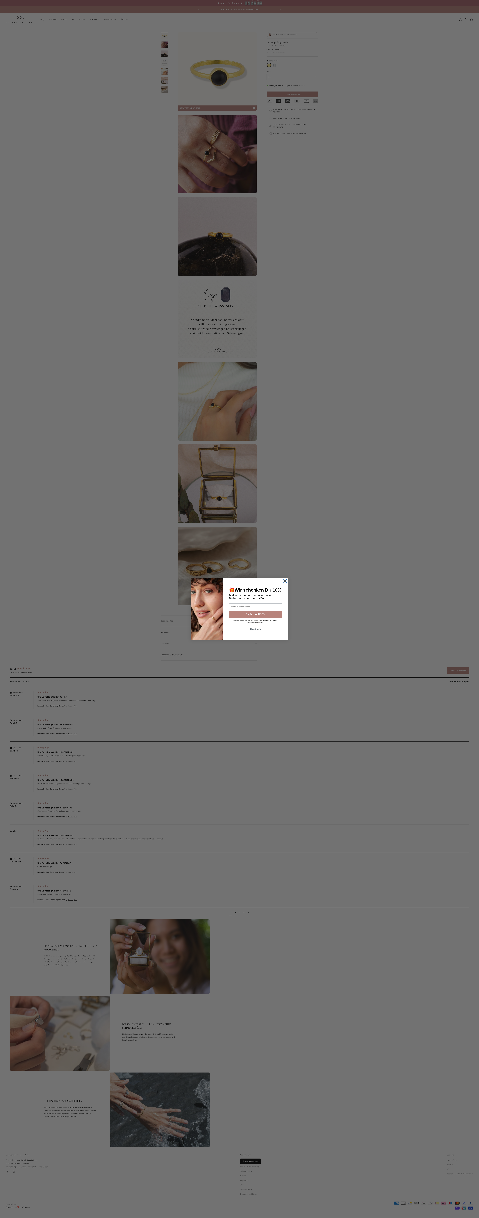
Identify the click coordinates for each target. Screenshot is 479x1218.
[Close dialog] (285, 581)
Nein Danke (255, 629)
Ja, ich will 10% (255, 614)
